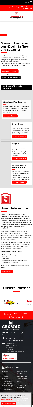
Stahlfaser (7, 376)
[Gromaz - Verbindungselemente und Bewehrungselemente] (16, 16)
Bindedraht (17, 124)
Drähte (6, 371)
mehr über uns (6, 271)
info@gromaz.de (16, 317)
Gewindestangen (22, 376)
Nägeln (15, 144)
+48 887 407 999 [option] (27, 9)
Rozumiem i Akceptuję (8, 403)
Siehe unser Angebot (9, 71)
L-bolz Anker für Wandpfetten (19, 166)
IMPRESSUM (10, 349)
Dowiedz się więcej (6, 399)
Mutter (19, 381)
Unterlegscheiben (22, 378)
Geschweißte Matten (14, 102)
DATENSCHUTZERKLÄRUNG (15, 351)
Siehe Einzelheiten (9, 116)
